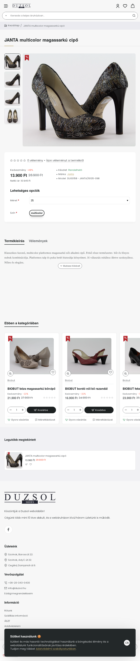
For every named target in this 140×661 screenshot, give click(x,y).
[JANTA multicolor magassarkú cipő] (14, 460)
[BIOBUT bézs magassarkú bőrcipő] (31, 356)
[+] (23, 410)
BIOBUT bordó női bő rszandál (86, 389)
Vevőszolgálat (14, 574)
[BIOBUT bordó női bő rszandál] (89, 356)
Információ (11, 602)
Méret (13, 200)
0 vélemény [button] (35, 160)
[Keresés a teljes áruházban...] (134, 15)
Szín (12, 213)
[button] (12, 54)
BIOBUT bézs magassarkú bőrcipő (31, 389)
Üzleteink (10, 546)
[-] (10, 410)
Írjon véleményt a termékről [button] (65, 160)
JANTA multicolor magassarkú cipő (45, 456)
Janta (70, 174)
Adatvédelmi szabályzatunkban (56, 649)
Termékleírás (14, 241)
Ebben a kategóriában (21, 323)
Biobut (11, 380)
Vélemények (38, 241)
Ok (127, 643)
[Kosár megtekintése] (132, 6)
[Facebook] (8, 530)
